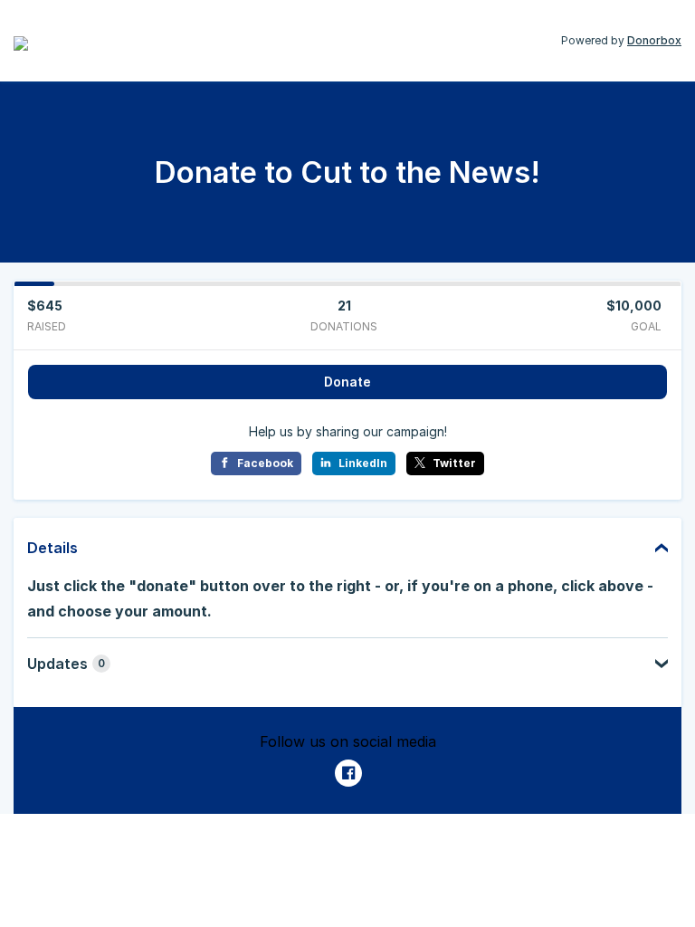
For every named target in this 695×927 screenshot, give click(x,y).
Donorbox (654, 40)
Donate (347, 381)
